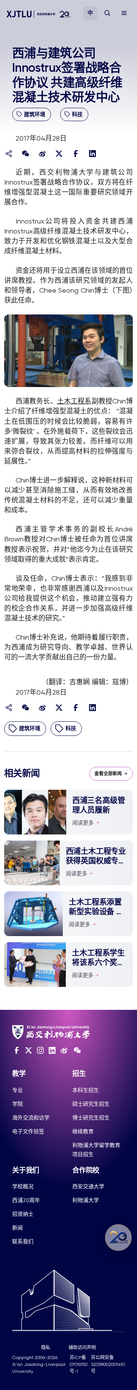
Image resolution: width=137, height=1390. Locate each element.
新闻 (17, 1228)
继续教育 (83, 1131)
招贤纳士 (22, 1214)
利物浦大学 (85, 1200)
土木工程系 (74, 401)
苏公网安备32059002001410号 (108, 1364)
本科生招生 (85, 1090)
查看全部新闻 (108, 773)
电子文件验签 (28, 1131)
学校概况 (22, 1186)
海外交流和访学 (30, 1118)
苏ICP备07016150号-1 (79, 1364)
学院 (17, 1104)
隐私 (45, 1347)
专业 (17, 1090)
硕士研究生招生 (91, 1104)
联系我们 (22, 1241)
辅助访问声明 (82, 1347)
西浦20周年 (26, 1200)
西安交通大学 (88, 1186)
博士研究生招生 (91, 1118)
